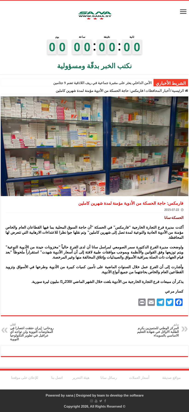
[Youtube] (96, 401)
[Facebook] (105, 401)
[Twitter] (101, 401)
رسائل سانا (108, 378)
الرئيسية (178, 91)
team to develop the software (120, 395)
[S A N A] (94, 16)
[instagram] (91, 401)
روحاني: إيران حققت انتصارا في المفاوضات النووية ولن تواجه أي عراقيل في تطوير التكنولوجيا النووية (32, 332)
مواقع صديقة (171, 378)
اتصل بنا (57, 378)
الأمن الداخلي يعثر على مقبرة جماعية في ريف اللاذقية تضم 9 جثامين (102, 83)
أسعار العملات (139, 378)
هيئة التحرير (80, 378)
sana (69, 395)
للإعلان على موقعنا (24, 378)
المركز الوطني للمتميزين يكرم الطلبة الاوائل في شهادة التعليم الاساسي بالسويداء (158, 330)
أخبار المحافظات (157, 91)
